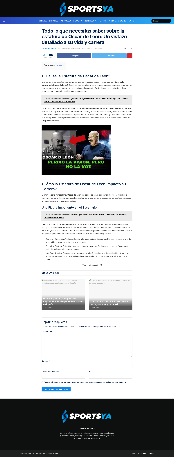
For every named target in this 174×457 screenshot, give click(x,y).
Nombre (46, 361)
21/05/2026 (96, 308)
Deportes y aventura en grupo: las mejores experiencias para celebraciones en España (63, 301)
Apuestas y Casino (117, 21)
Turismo (102, 21)
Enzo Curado (51, 48)
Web (91, 372)
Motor (132, 21)
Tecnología (90, 21)
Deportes (53, 21)
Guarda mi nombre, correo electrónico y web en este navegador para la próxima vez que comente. (85, 382)
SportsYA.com (53, 453)
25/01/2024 (65, 48)
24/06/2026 (48, 308)
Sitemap (151, 453)
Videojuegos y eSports (71, 21)
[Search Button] (169, 21)
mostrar (59, 65)
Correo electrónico (50, 371)
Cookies (143, 453)
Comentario (47, 331)
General (43, 21)
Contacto (134, 453)
